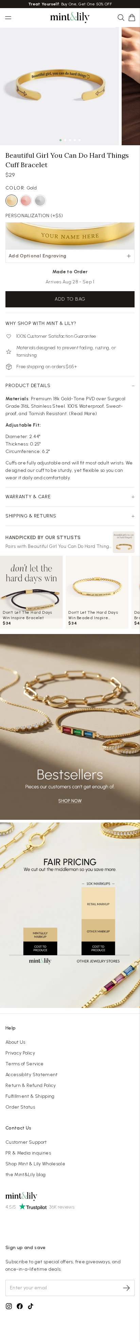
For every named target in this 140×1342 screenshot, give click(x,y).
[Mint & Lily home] (70, 17)
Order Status (20, 1107)
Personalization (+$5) (34, 216)
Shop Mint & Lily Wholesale (35, 1164)
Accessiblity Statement (31, 1075)
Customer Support (26, 1142)
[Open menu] (8, 18)
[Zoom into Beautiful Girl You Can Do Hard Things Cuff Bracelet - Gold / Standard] (59, 86)
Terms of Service (24, 1064)
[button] (132, 18)
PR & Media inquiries (28, 1153)
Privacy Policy (20, 1053)
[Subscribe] (126, 1288)
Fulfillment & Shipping (30, 1096)
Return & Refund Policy (30, 1085)
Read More (83, 413)
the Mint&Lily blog (25, 1175)
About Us (15, 1042)
